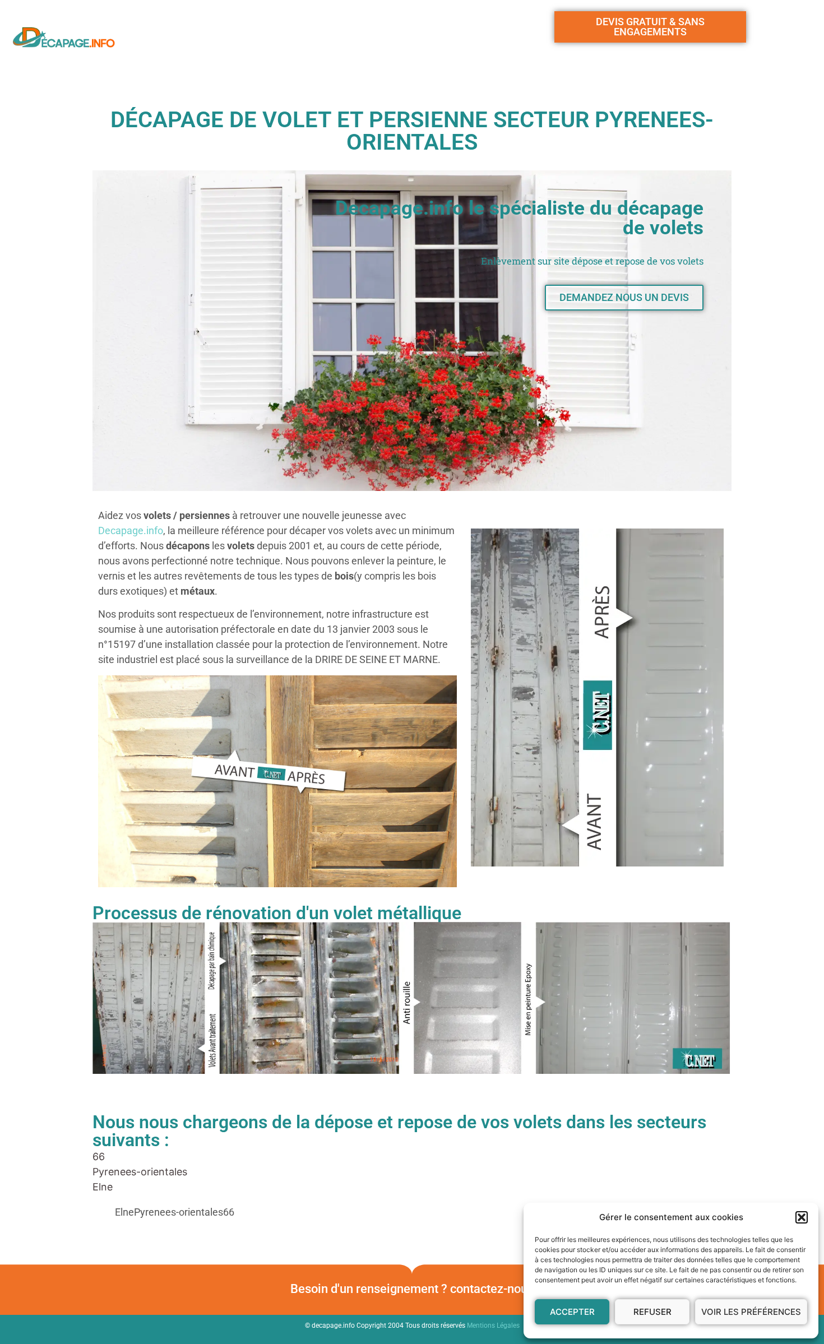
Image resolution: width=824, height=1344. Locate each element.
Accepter (572, 1311)
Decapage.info (130, 530)
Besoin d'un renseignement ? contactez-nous (412, 1289)
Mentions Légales (493, 1325)
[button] (801, 1217)
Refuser (652, 1311)
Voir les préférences (751, 1311)
